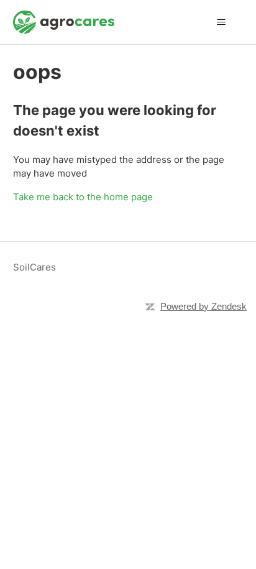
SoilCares (34, 267)
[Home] (63, 22)
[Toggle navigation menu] (221, 22)
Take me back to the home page (83, 197)
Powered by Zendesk (203, 306)
